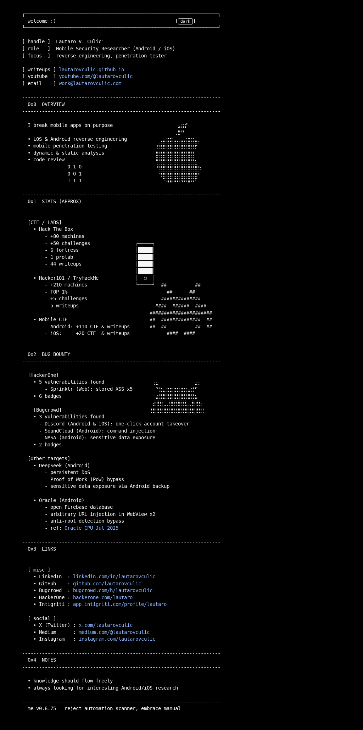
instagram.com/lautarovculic (117, 639)
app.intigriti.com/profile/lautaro (120, 604)
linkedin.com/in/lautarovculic (114, 576)
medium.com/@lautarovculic (114, 632)
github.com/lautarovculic (107, 583)
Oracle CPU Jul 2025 (91, 528)
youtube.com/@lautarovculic (96, 76)
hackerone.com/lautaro (103, 597)
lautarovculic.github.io (91, 69)
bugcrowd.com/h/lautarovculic (112, 590)
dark (185, 21)
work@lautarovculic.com (90, 83)
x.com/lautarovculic (106, 625)
